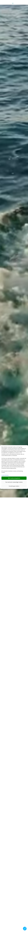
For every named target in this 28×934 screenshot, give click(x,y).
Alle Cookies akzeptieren (14, 478)
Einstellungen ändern (14, 486)
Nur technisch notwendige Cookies (14, 482)
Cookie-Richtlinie (5, 475)
